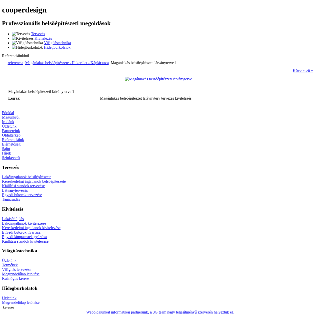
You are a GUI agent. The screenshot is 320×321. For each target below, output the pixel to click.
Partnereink (11, 131)
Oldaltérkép (11, 135)
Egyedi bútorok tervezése (22, 195)
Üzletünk (9, 126)
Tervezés (38, 34)
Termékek (10, 265)
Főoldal (8, 113)
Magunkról (11, 117)
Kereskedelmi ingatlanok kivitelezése (31, 228)
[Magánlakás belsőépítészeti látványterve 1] (160, 79)
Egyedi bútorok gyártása (21, 232)
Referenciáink (13, 140)
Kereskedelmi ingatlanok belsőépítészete (34, 181)
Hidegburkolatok (57, 47)
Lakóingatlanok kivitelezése (24, 223)
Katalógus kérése (15, 278)
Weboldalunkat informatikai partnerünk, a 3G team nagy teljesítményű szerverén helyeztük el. (160, 312)
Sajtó (6, 149)
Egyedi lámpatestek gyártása (24, 237)
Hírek (6, 153)
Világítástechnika (57, 43)
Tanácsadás (11, 199)
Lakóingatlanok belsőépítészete (26, 177)
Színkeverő (11, 158)
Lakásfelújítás (13, 219)
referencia (15, 63)
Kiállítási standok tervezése (23, 186)
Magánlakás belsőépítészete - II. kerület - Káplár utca (67, 63)
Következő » (303, 70)
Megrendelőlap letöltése (21, 274)
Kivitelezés (43, 38)
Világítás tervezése (16, 269)
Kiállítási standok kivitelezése (25, 241)
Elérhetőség (11, 144)
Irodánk (8, 122)
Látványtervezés (15, 190)
